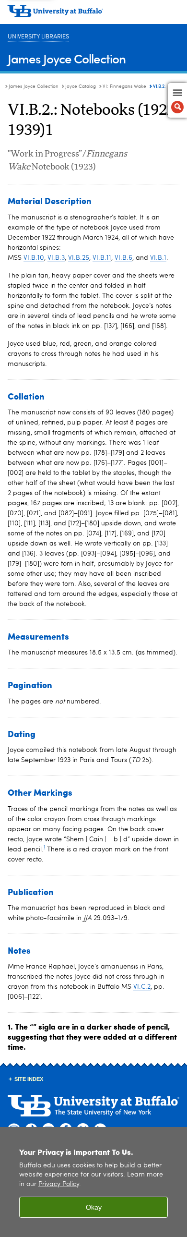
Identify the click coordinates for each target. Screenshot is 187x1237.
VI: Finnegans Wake (124, 86)
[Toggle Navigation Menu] (177, 100)
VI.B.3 (56, 258)
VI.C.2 (142, 986)
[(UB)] (93, 14)
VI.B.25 (78, 258)
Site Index (28, 1079)
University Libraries (38, 37)
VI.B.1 (158, 258)
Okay (94, 1207)
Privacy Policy (58, 1184)
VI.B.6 (123, 258)
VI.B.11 (102, 258)
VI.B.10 (33, 258)
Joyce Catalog (80, 86)
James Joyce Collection (67, 58)
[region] (93, 1182)
